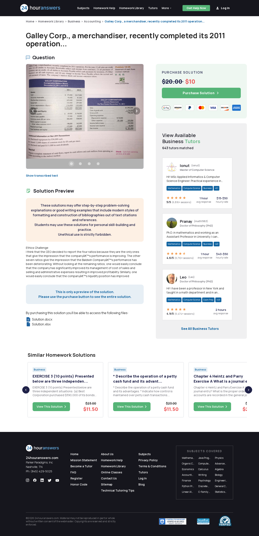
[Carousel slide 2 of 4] (80, 164)
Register (76, 478)
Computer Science (192, 188)
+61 (216, 188)
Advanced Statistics (226, 463)
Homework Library (51, 21)
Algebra (219, 469)
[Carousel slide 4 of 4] (98, 164)
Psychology (204, 480)
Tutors (143, 472)
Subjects (144, 454)
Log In (142, 478)
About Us (107, 454)
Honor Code (78, 484)
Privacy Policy (148, 460)
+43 (216, 244)
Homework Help (112, 460)
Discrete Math (206, 486)
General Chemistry (225, 486)
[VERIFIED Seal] (225, 521)
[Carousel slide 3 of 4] (89, 164)
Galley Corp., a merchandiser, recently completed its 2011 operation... (155, 21)
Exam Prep (208, 299)
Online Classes (111, 472)
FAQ (73, 472)
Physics (219, 458)
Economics (188, 469)
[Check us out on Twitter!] (49, 480)
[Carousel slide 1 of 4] (71, 164)
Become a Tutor (81, 466)
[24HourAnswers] (40, 8)
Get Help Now (196, 8)
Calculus (203, 469)
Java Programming (209, 458)
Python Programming (194, 486)
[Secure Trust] (203, 521)
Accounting (92, 21)
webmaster (67, 521)
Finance (186, 480)
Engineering (222, 480)
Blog (141, 484)
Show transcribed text (42, 175)
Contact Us (109, 478)
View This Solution (50, 406)
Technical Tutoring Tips (117, 490)
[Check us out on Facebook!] (34, 480)
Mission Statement (83, 460)
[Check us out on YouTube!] (57, 480)
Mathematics (174, 188)
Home (30, 21)
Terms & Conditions (152, 466)
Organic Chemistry (192, 463)
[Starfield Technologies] (172, 521)
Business (74, 21)
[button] (167, 8)
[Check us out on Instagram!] (27, 480)
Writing (202, 475)
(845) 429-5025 (41, 471)
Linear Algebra (190, 492)
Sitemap (106, 484)
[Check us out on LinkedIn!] (42, 480)
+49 (218, 299)
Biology (219, 475)
